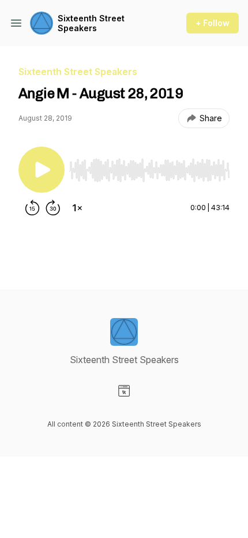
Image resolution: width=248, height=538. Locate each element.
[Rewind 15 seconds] (32, 208)
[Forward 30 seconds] (53, 208)
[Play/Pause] (41, 170)
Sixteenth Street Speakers (91, 23)
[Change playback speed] (77, 208)
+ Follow (213, 23)
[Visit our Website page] (124, 391)
